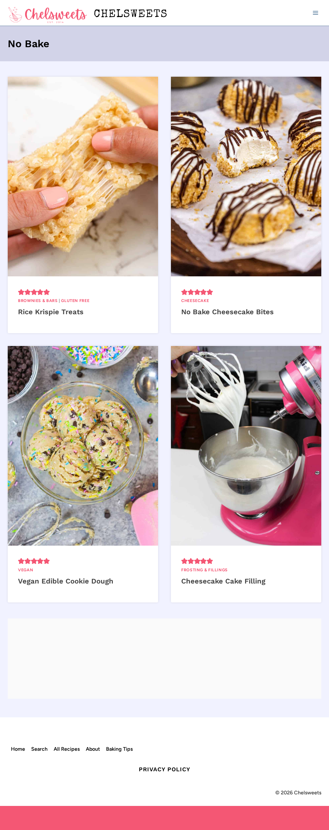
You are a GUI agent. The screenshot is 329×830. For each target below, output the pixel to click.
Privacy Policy (164, 769)
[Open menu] (315, 13)
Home (18, 749)
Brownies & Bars (38, 300)
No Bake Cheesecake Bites (227, 312)
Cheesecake (195, 300)
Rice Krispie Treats (51, 312)
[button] (21, 291)
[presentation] (83, 176)
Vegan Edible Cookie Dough (65, 581)
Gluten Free (75, 300)
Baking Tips (119, 749)
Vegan (25, 569)
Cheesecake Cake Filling (223, 581)
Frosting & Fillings (204, 569)
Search (39, 749)
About (93, 749)
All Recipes (67, 749)
